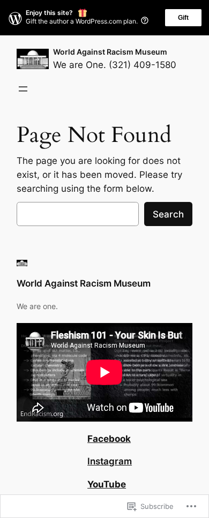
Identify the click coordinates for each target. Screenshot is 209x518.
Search (168, 214)
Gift (183, 17)
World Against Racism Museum (110, 51)
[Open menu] (23, 88)
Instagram (109, 461)
